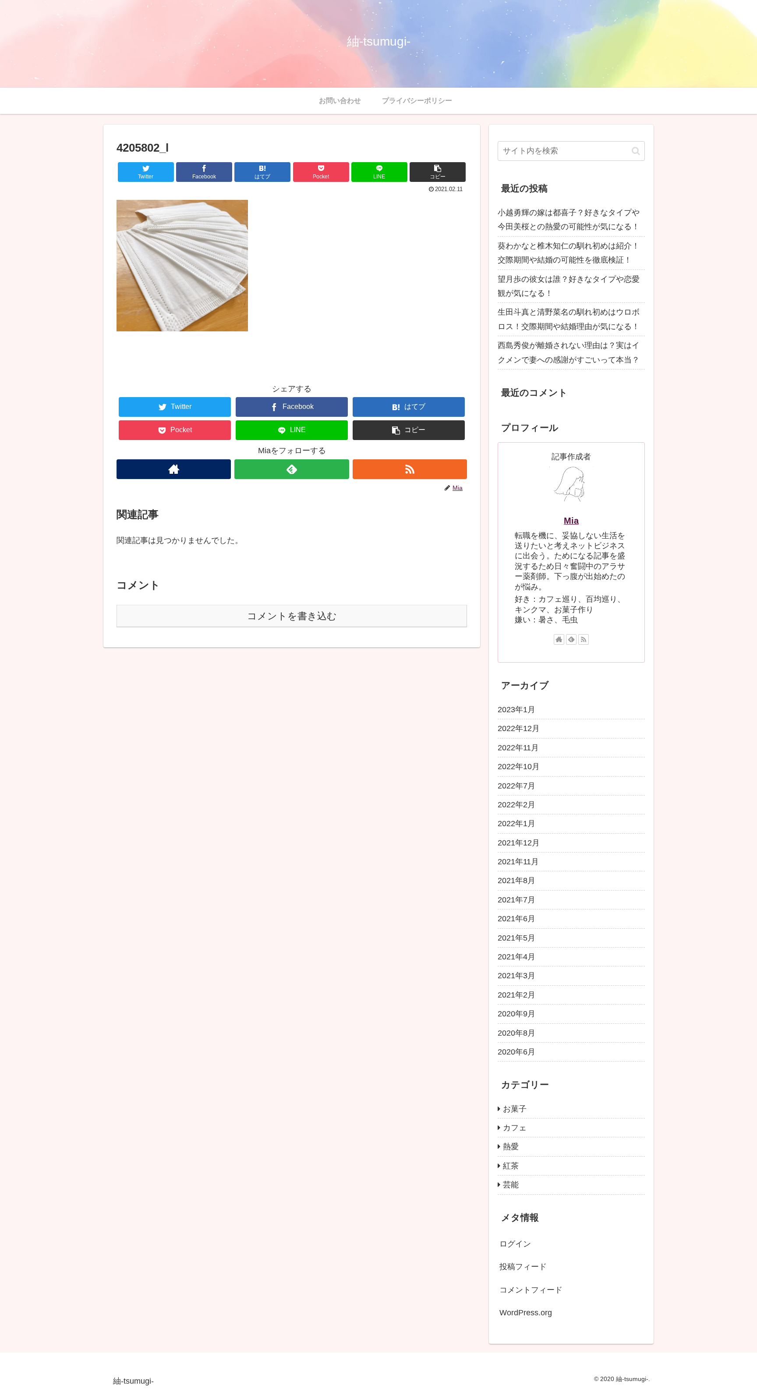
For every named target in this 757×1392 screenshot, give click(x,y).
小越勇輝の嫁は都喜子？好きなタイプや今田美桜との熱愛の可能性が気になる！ (569, 219)
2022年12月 (519, 728)
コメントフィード (530, 1289)
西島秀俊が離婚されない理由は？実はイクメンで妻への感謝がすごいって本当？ (569, 352)
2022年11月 (518, 747)
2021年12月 (519, 842)
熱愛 (511, 1146)
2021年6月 (516, 918)
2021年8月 (516, 880)
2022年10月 (519, 766)
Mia (571, 521)
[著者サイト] (174, 469)
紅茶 (511, 1165)
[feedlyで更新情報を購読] (291, 469)
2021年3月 (516, 975)
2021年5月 (516, 937)
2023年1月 (516, 709)
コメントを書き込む (292, 616)
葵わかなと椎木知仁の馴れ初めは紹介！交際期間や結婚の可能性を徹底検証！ (569, 252)
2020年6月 (516, 1052)
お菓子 (515, 1108)
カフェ (515, 1127)
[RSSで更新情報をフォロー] (410, 469)
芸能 (511, 1184)
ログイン (515, 1243)
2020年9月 (516, 1013)
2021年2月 (516, 995)
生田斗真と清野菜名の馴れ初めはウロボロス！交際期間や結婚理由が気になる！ (569, 319)
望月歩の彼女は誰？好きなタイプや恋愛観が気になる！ (569, 286)
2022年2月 (516, 804)
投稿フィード (523, 1266)
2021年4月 (516, 956)
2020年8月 (516, 1032)
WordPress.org (525, 1312)
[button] (438, 172)
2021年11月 (518, 861)
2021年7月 (516, 899)
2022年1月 (516, 823)
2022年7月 (516, 785)
